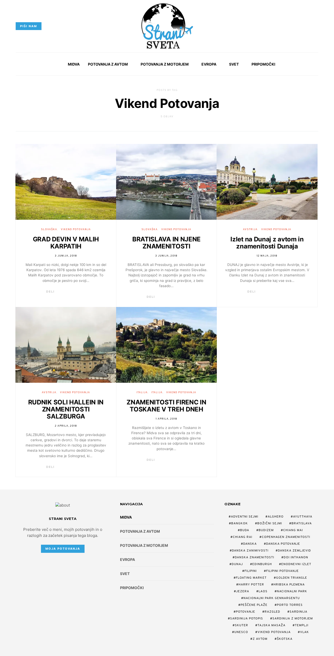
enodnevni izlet (296, 564)
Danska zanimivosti (250, 551)
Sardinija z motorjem (292, 619)
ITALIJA (142, 392)
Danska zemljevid (294, 551)
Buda (244, 530)
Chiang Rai (242, 537)
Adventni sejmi (244, 517)
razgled (272, 612)
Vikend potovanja (76, 229)
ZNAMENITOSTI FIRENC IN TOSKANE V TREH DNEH (166, 405)
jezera (242, 591)
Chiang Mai (293, 530)
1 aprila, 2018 (166, 419)
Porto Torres (290, 605)
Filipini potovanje (282, 571)
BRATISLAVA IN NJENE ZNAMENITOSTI (166, 242)
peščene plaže (254, 605)
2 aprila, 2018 (66, 426)
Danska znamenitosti (254, 557)
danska (250, 544)
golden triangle (291, 578)
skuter (241, 625)
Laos (263, 591)
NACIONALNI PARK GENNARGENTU (271, 598)
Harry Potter (251, 585)
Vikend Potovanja (274, 632)
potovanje (245, 612)
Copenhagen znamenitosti (286, 537)
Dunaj (237, 564)
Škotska (285, 639)
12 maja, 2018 (267, 256)
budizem (266, 530)
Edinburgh (262, 564)
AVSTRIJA (250, 229)
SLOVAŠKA (49, 229)
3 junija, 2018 (66, 256)
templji (301, 625)
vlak (304, 632)
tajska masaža (271, 625)
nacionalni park (292, 591)
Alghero (276, 517)
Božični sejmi (269, 523)
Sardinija (298, 612)
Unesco (241, 632)
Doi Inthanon (296, 557)
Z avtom (260, 639)
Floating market (251, 578)
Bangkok (239, 523)
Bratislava (301, 523)
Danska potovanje (283, 544)
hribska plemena (289, 585)
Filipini (250, 571)
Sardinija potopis (246, 619)
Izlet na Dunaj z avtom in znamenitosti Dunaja (267, 242)
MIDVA (74, 64)
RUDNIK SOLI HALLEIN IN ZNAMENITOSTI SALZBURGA (66, 409)
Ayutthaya (302, 517)
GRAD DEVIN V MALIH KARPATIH (66, 242)
